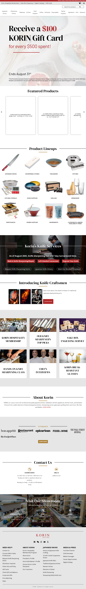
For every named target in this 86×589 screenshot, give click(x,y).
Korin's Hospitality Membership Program (30, 552)
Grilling (41, 12)
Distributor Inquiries (9, 563)
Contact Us (6, 550)
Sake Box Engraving (27, 3)
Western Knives (48, 566)
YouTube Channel (68, 550)
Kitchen (28, 12)
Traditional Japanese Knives (51, 563)
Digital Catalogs (39, 3)
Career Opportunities (70, 559)
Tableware (22, 12)
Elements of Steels (49, 569)
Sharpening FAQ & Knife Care (52, 575)
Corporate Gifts (7, 575)
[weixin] (38, 542)
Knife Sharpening (48, 572)
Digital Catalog (67, 562)
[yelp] (48, 542)
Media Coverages (68, 556)
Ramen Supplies (63, 12)
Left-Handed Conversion (48, 261)
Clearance (82, 12)
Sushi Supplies (35, 12)
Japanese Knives (4, 12)
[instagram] (41, 542)
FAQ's (4, 581)
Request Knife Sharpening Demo (17, 269)
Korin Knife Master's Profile (31, 561)
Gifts (77, 12)
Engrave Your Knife (70, 261)
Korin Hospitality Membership (10, 3)
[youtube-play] (45, 542)
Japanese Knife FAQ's (49, 561)
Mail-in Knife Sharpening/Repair (21, 261)
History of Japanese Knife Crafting (51, 552)
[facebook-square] (35, 542)
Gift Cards (49, 3)
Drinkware (47, 12)
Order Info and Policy (9, 566)
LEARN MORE (48, 301)
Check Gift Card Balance (10, 572)
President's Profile (28, 558)
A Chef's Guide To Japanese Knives (51, 557)
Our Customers (28, 569)
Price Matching (7, 578)
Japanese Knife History (44, 269)
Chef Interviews (68, 553)
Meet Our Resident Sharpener (69, 269)
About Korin (26, 555)
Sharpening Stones (14, 12)
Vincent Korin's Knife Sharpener (29, 565)
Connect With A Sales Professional (9, 554)
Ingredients (71, 12)
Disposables (54, 12)
